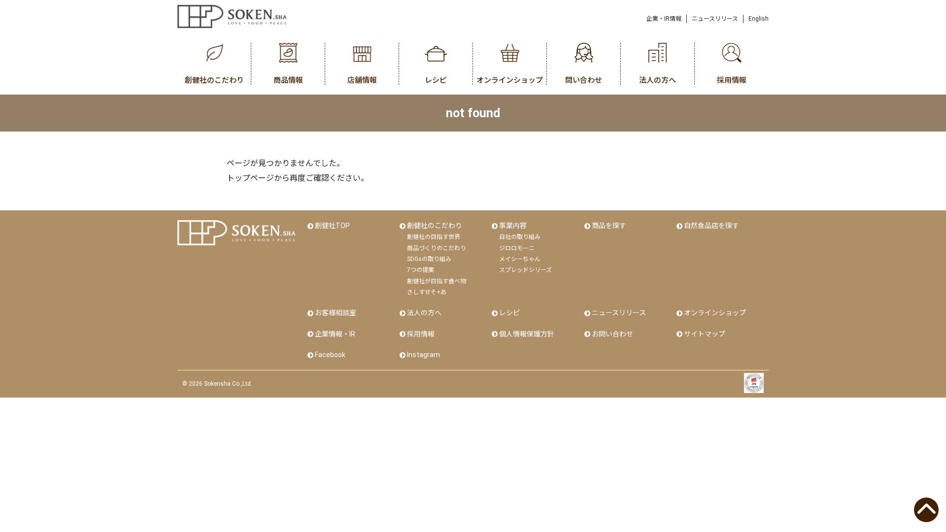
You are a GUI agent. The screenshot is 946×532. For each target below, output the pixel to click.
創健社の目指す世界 (433, 236)
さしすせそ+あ (426, 292)
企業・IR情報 (663, 18)
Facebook (330, 355)
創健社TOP (332, 226)
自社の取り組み (520, 236)
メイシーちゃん (520, 259)
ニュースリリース (715, 18)
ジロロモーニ (517, 248)
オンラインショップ (715, 313)
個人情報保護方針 (526, 334)
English (758, 18)
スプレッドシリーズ (525, 269)
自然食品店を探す (711, 226)
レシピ (509, 313)
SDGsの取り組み (429, 259)
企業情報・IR (335, 334)
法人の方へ (424, 313)
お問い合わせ (612, 334)
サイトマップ (704, 334)
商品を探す (609, 226)
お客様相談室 (335, 313)
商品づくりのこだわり (436, 248)
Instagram (423, 355)
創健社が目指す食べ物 (436, 281)
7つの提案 (420, 269)
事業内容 (513, 226)
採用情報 (421, 334)
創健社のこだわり (434, 226)
